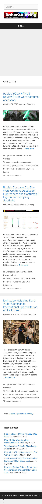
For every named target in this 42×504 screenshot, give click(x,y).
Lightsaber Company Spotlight (19, 272)
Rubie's (6, 169)
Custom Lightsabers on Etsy (21, 414)
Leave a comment (13, 175)
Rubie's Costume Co (19, 169)
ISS (17, 398)
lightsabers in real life (29, 398)
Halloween (19, 394)
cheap (8, 278)
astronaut (25, 391)
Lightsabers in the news (16, 384)
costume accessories (23, 162)
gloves (20, 165)
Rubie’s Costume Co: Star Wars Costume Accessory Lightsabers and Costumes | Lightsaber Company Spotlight (21, 194)
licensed (27, 165)
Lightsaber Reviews (14, 155)
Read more (29, 149)
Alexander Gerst (13, 391)
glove (14, 165)
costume (9, 162)
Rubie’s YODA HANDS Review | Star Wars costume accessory (21, 97)
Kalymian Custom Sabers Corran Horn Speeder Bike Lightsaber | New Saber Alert (20, 470)
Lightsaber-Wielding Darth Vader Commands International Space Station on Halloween (20, 305)
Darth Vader (8, 394)
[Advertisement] (21, 51)
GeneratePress (34, 495)
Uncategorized (9, 275)
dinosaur (7, 165)
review (35, 165)
